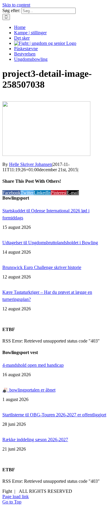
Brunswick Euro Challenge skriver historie (41, 267)
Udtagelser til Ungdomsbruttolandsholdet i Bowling (50, 242)
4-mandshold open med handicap (33, 365)
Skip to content (16, 4)
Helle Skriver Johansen (30, 164)
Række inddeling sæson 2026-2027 (35, 439)
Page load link (15, 496)
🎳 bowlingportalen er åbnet (28, 389)
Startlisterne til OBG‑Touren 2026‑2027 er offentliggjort (54, 414)
